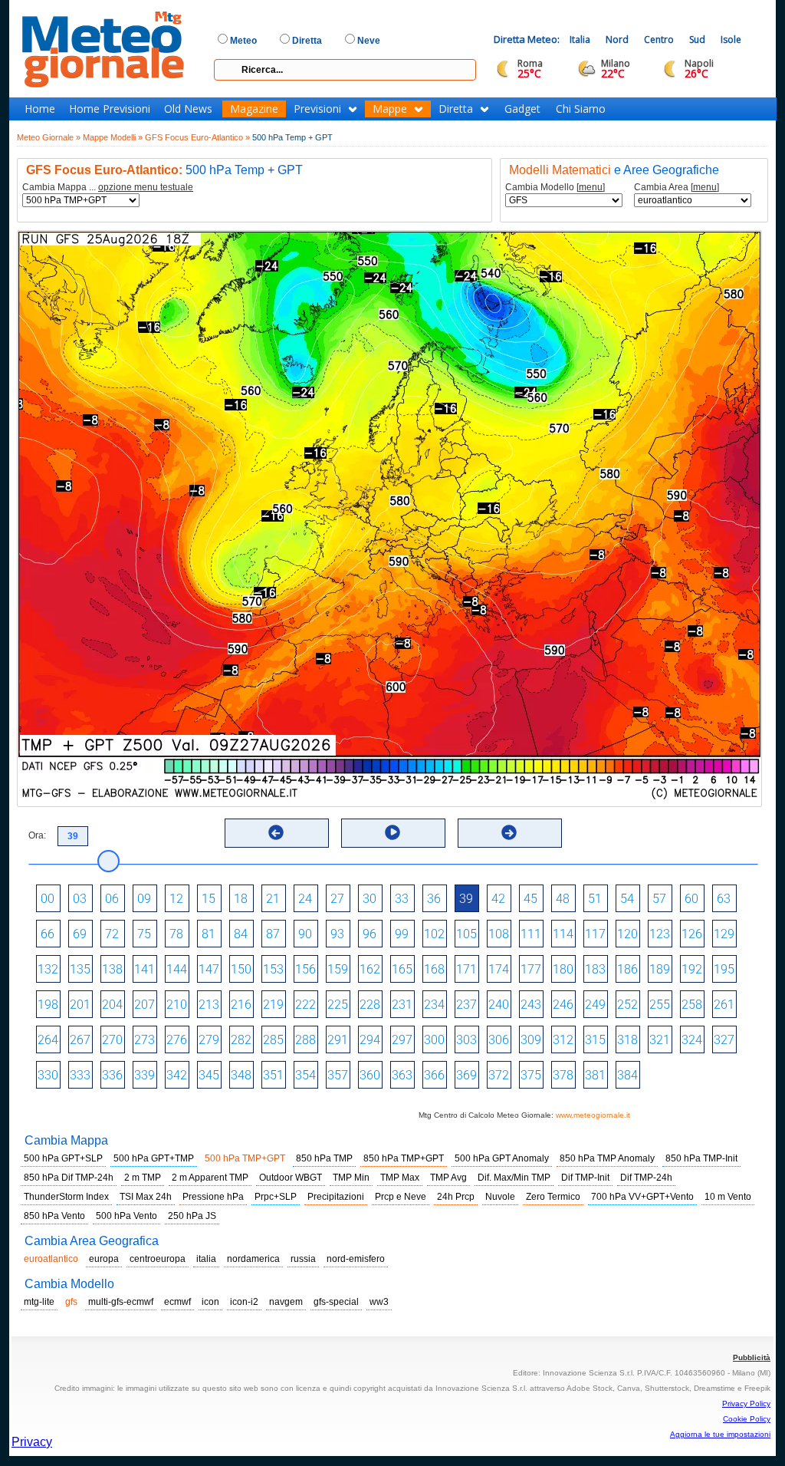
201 (80, 1004)
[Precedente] (276, 832)
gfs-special (336, 1301)
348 (241, 1075)
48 (563, 898)
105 (466, 934)
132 (48, 969)
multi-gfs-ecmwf (120, 1301)
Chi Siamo (581, 109)
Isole (731, 39)
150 (241, 969)
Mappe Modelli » (113, 137)
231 (402, 1004)
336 (112, 1075)
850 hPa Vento (54, 1216)
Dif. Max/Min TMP (514, 1177)
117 (595, 934)
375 (531, 1075)
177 (531, 969)
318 (627, 1040)
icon (210, 1301)
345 (209, 1075)
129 (724, 934)
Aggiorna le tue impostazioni (720, 1434)
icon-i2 (244, 1301)
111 (531, 934)
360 (370, 1075)
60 (691, 898)
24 (305, 898)
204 (112, 1004)
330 (48, 1075)
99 (402, 934)
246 (563, 1004)
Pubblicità (751, 1357)
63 (724, 898)
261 (724, 1004)
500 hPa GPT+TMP (153, 1158)
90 (305, 934)
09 (144, 898)
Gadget (522, 109)
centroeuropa (158, 1259)
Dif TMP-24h (646, 1177)
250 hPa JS (192, 1216)
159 (337, 969)
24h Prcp (456, 1196)
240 (498, 1004)
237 (466, 1004)
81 (208, 934)
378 (563, 1075)
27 (337, 898)
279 (209, 1040)
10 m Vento (728, 1196)
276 (176, 1040)
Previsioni (317, 109)
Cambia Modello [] (555, 188)
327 (724, 1040)
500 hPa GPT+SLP (63, 1158)
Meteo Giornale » (48, 137)
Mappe (390, 109)
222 (305, 1004)
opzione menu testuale (145, 187)
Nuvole (500, 1196)
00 (47, 898)
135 (80, 969)
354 (305, 1075)
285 (273, 1040)
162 (370, 969)
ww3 (379, 1301)
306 (498, 1040)
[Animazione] (392, 832)
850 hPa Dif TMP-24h (68, 1177)
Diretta (455, 109)
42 (498, 898)
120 (627, 934)
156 (305, 969)
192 (692, 969)
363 (402, 1075)
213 (209, 1004)
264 (48, 1040)
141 (144, 969)
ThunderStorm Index (66, 1196)
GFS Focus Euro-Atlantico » (197, 137)
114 (563, 934)
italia (206, 1259)
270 (112, 1040)
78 (176, 934)
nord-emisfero (356, 1259)
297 (402, 1040)
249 (595, 1004)
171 (466, 969)
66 (47, 934)
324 (692, 1040)
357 (337, 1075)
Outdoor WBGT (290, 1177)
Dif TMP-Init (585, 1177)
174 (498, 969)
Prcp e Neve (400, 1196)
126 (692, 934)
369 (466, 1075)
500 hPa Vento (126, 1216)
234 (434, 1004)
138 (112, 969)
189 (659, 969)
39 (466, 898)
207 (144, 1004)
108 (498, 934)
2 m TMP (142, 1177)
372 (498, 1075)
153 (273, 969)
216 (241, 1004)
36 (434, 898)
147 (209, 969)
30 (369, 898)
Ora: (37, 835)
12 (176, 898)
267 (80, 1040)
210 (176, 1004)
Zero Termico (553, 1196)
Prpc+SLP (276, 1196)
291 (337, 1040)
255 (659, 1004)
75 (144, 934)
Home (40, 109)
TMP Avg (448, 1177)
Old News (188, 109)
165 (402, 969)
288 (305, 1040)
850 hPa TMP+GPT (403, 1158)
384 (627, 1075)
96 (369, 934)
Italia (580, 39)
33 (402, 898)
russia (303, 1259)
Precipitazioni (335, 1196)
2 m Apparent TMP (210, 1177)
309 (531, 1040)
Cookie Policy (746, 1419)
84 (241, 934)
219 (273, 1004)
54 (627, 898)
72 (112, 934)
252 (627, 1004)
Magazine (254, 109)
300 (434, 1040)
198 (48, 1004)
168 (434, 969)
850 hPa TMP (324, 1158)
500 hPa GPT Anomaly (502, 1158)
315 (595, 1040)
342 (176, 1075)
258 (692, 1004)
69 (80, 934)
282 (241, 1040)
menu (591, 187)
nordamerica (253, 1259)
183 (595, 969)
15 (208, 898)
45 (530, 898)
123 (659, 934)
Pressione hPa (213, 1196)
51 (595, 898)
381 (595, 1075)
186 (627, 969)
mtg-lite (39, 1301)
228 (370, 1004)
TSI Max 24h (146, 1196)
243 (531, 1004)
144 (176, 969)
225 (337, 1004)
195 (724, 969)
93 (337, 934)
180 (563, 969)
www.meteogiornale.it (593, 1115)
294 (370, 1040)
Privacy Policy (746, 1403)
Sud (697, 39)
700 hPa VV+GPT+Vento (642, 1196)
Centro (659, 39)
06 (112, 898)
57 (659, 898)
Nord (617, 39)
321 (659, 1040)
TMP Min (351, 1177)
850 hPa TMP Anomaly (607, 1158)
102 (434, 934)
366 (434, 1075)
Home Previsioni (109, 109)
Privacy (31, 1441)
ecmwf (177, 1301)
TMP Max (399, 1177)
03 (80, 898)
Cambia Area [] (676, 188)
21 (273, 898)
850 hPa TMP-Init (701, 1158)
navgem (286, 1301)
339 (144, 1075)
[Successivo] (509, 832)
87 (273, 934)
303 (466, 1040)
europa (104, 1259)
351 (273, 1075)
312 (563, 1040)
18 (241, 898)
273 (144, 1040)
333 (80, 1075)
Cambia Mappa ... (107, 188)
